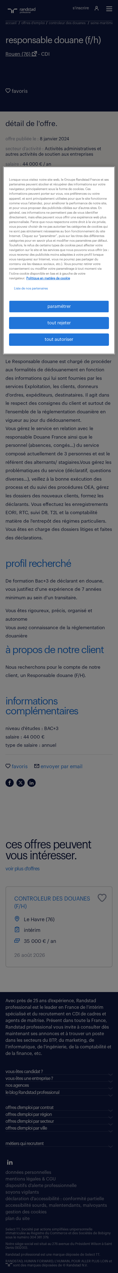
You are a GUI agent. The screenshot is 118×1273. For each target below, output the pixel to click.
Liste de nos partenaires (31, 288)
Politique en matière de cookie (48, 278)
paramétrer (59, 306)
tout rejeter (59, 323)
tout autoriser (59, 340)
